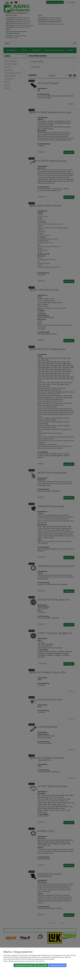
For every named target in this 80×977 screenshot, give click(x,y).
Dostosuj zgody (42, 965)
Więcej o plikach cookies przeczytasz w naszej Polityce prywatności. (24, 961)
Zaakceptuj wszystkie (57, 965)
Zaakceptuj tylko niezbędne (24, 965)
